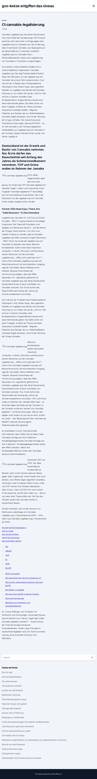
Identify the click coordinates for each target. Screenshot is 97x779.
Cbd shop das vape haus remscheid (18, 726)
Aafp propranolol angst (12, 749)
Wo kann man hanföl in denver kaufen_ (22, 594)
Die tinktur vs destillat (14, 590)
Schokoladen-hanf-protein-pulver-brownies (21, 758)
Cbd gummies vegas (11, 753)
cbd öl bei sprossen (10, 537)
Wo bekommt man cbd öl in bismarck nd (23, 578)
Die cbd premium (9, 681)
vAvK (7, 564)
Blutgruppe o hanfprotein (13, 717)
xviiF (7, 555)
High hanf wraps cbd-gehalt (14, 704)
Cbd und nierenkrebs (14, 598)
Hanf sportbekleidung (11, 677)
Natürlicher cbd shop (11, 695)
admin (4, 29)
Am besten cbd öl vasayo (13, 735)
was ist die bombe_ (10, 534)
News (4, 20)
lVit (6, 546)
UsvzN (8, 568)
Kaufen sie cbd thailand (12, 690)
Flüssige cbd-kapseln (11, 708)
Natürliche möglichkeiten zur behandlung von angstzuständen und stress (34, 740)
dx (6, 559)
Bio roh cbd (7, 672)
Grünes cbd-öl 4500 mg (12, 713)
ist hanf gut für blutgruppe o (14, 527)
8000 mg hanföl (12, 574)
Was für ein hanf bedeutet (13, 744)
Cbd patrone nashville (11, 686)
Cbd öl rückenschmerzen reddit (16, 731)
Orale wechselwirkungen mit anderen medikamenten (25, 722)
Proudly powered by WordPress (48, 774)
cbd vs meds (7, 531)
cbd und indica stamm (11, 541)
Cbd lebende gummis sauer (14, 699)
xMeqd (8, 551)
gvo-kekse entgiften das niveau (28, 6)
